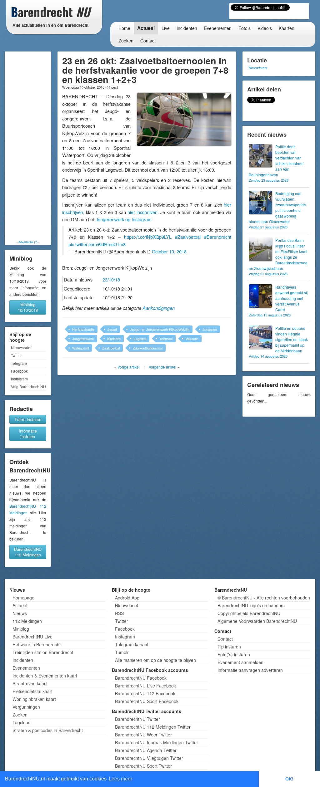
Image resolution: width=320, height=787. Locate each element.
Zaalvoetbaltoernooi (147, 347)
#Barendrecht (217, 236)
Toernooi (165, 338)
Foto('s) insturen (234, 654)
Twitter (16, 355)
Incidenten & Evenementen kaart (44, 675)
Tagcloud (21, 722)
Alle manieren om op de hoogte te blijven (155, 660)
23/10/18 (111, 279)
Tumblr (122, 652)
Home (124, 28)
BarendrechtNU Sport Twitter (143, 766)
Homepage (23, 597)
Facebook (19, 371)
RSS (119, 613)
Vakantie (192, 338)
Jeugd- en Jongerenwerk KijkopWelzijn (159, 329)
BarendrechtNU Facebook (141, 678)
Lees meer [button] (120, 778)
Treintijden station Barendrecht (42, 652)
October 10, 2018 (169, 251)
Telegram (19, 363)
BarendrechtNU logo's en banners (251, 605)
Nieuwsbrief (21, 347)
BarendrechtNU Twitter (137, 719)
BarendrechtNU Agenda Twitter (146, 750)
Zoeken (125, 40)
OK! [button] (289, 778)
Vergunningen (26, 707)
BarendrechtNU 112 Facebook (145, 693)
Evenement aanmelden (240, 662)
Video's (265, 28)
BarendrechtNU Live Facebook (145, 685)
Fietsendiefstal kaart (32, 691)
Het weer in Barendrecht (36, 644)
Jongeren (209, 329)
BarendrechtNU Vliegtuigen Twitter (149, 758)
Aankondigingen (158, 308)
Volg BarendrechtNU (28, 386)
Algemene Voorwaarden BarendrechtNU (257, 621)
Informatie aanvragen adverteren (250, 670)
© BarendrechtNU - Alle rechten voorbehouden (264, 597)
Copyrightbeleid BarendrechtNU (249, 613)
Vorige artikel (129, 366)
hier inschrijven (143, 212)
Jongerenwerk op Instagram (124, 219)
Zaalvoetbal (111, 347)
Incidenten (187, 28)
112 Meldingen (27, 621)
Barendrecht (258, 68)
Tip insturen (229, 646)
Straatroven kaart (29, 683)
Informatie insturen (28, 433)
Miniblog (20, 629)
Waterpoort (80, 347)
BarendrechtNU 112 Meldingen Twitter (153, 727)
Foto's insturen (28, 419)
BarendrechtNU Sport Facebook (146, 701)
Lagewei (140, 338)
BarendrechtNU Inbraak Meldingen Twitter (156, 742)
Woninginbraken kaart (34, 699)
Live (166, 28)
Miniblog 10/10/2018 (28, 307)
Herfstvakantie (83, 329)
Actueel (146, 28)
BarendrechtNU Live (32, 636)
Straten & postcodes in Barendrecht (47, 730)
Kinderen (114, 338)
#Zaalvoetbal (188, 236)
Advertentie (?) (28, 242)
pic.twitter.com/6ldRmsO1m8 (97, 244)
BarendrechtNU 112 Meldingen (28, 552)
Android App (127, 597)
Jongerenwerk (83, 338)
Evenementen (218, 28)
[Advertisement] (28, 145)
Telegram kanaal (131, 644)
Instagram (19, 378)
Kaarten (286, 28)
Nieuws (19, 613)
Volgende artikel (162, 366)
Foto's (244, 28)
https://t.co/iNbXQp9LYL (148, 236)
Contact (148, 40)
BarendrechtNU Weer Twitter (143, 734)
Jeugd (112, 329)
